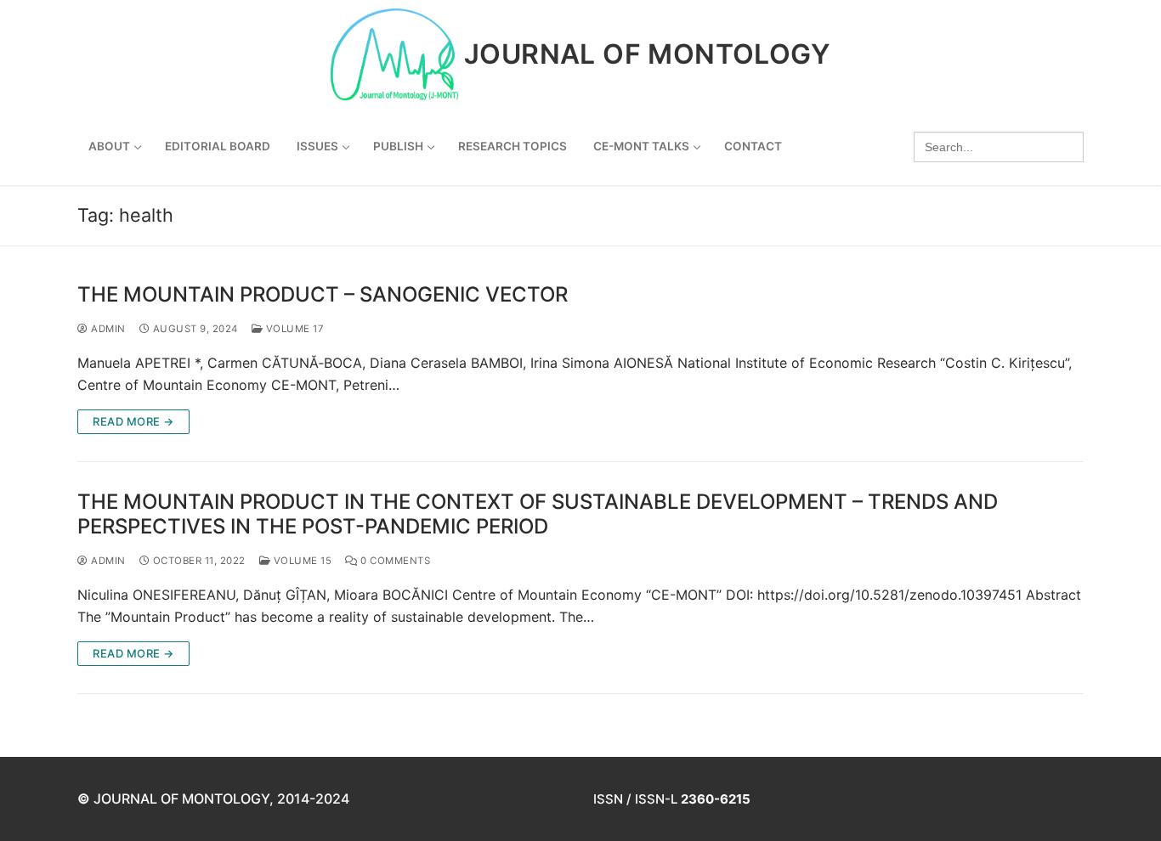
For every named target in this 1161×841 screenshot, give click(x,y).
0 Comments (394, 561)
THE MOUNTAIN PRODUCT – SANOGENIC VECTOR (322, 294)
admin (107, 329)
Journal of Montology (647, 54)
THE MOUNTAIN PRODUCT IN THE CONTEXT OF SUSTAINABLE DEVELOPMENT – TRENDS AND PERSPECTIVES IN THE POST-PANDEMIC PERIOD (537, 514)
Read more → (133, 421)
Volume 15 (300, 561)
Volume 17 (293, 329)
